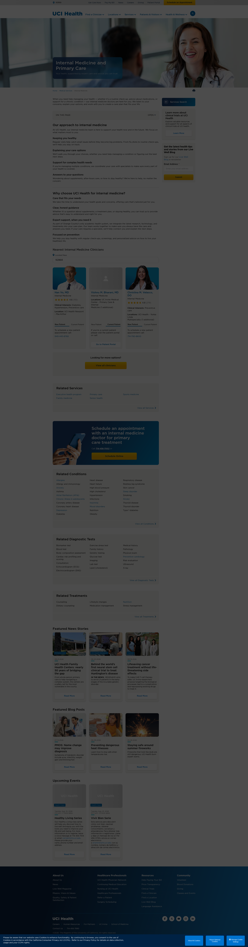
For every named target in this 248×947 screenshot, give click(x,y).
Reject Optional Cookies (215, 940)
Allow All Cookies (194, 941)
